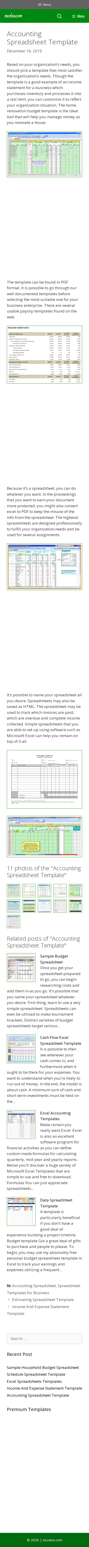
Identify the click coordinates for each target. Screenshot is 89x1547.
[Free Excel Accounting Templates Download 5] (13, 906)
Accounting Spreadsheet (34, 1285)
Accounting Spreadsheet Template (38, 1395)
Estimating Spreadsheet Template (43, 1299)
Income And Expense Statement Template (44, 1388)
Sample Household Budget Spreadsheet (43, 1367)
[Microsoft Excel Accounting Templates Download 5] (60, 906)
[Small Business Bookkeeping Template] (75, 906)
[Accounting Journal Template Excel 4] (44, 175)
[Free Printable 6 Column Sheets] (29, 906)
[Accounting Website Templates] (44, 588)
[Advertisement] (44, 228)
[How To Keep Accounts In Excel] (44, 906)
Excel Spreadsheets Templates (34, 1381)
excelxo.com (13, 15)
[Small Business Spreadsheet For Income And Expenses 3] (13, 921)
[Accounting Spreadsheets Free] (44, 382)
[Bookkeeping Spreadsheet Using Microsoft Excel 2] (44, 807)
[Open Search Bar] (59, 16)
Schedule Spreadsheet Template (36, 1374)
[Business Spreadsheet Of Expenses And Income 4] (44, 855)
